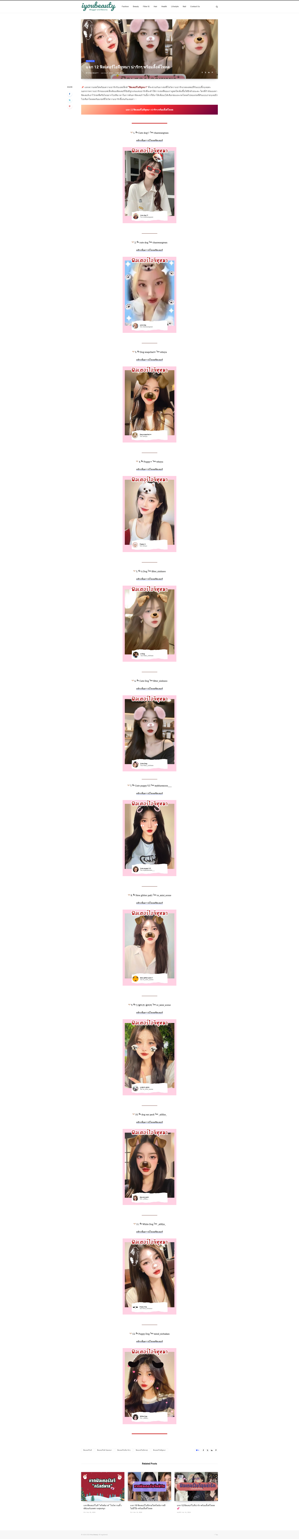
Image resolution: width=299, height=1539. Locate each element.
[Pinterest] (212, 72)
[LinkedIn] (208, 72)
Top (216, 1534)
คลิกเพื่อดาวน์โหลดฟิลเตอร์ (149, 140)
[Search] (217, 7)
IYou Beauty (93, 73)
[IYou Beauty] (98, 6)
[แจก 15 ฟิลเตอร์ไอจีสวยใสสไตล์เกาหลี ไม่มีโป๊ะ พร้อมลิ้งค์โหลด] (149, 1486)
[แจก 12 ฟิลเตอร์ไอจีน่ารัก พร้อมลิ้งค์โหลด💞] (196, 1486)
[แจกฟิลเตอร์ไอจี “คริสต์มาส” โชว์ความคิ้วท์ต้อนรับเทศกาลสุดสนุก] (102, 1486)
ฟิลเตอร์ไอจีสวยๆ (142, 1450)
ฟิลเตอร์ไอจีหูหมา (159, 1450)
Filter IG (90, 61)
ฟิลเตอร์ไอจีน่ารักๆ (123, 1450)
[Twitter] (205, 72)
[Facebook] (202, 72)
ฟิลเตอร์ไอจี (87, 1450)
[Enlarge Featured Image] (149, 49)
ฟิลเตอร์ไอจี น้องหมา (104, 1450)
